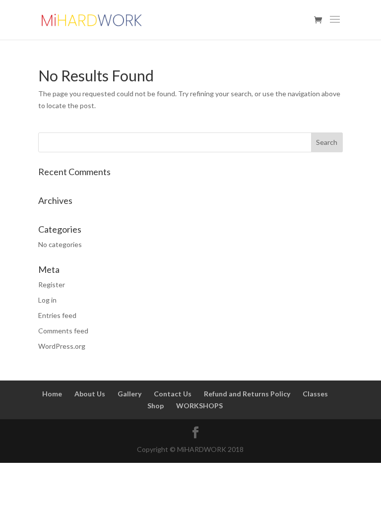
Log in (47, 300)
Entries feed (57, 315)
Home (52, 393)
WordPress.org (61, 346)
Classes (315, 393)
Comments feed (63, 330)
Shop (155, 405)
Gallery (129, 393)
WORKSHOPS (199, 405)
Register (51, 284)
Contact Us (172, 393)
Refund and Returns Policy (247, 393)
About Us (89, 393)
